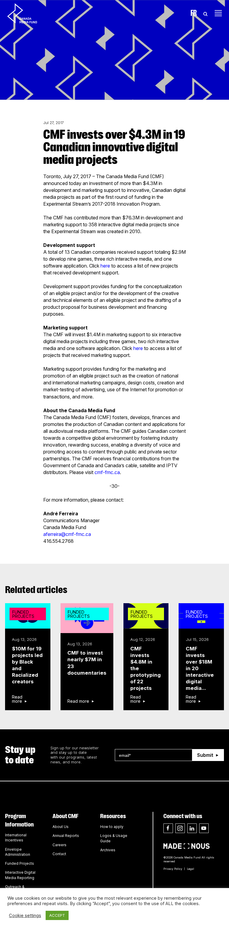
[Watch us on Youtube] (204, 828)
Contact (59, 854)
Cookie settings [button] (25, 915)
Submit (205, 755)
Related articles (36, 590)
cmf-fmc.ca (107, 472)
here (105, 266)
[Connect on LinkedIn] (192, 828)
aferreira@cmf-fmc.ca (67, 534)
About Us (60, 826)
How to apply (111, 826)
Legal (190, 868)
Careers (59, 845)
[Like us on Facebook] (168, 828)
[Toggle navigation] (218, 13)
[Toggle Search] (205, 13)
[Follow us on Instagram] (180, 828)
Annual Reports (65, 835)
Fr (194, 13)
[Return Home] (27, 13)
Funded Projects (19, 863)
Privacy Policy (172, 868)
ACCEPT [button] (57, 915)
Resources (113, 816)
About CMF (65, 816)
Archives (107, 850)
